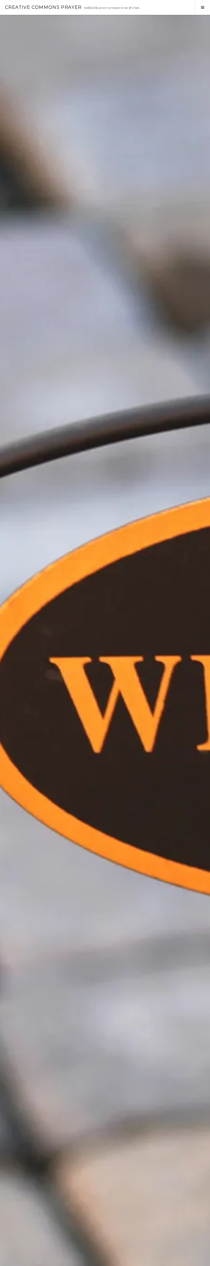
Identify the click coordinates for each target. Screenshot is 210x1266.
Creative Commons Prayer (43, 7)
